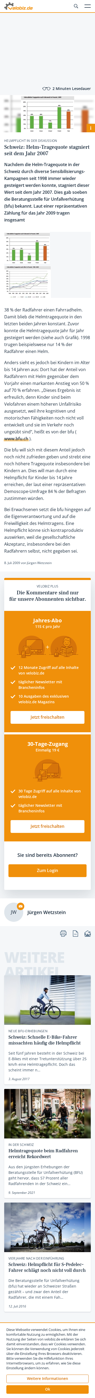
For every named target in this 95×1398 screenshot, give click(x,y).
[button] (47, 1389)
